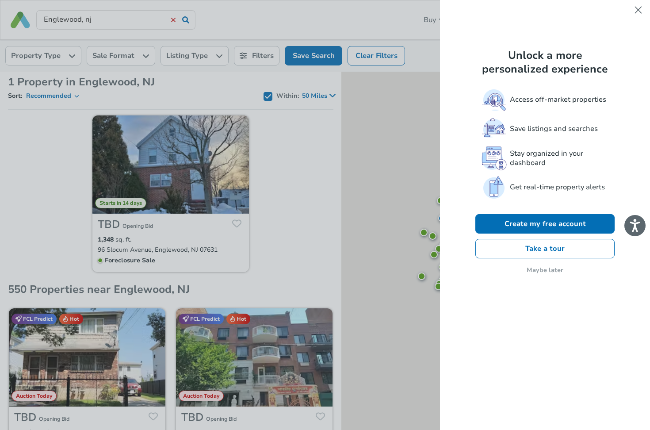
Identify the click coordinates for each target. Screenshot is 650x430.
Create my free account (545, 224)
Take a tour (545, 248)
